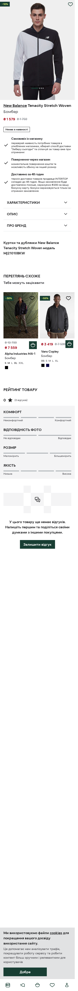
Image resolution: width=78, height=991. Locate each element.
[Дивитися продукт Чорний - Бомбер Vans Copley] (57, 315)
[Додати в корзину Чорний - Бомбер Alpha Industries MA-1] (33, 345)
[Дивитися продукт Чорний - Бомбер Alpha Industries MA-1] (20, 315)
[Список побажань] (52, 985)
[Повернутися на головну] (7, 985)
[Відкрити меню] (22, 985)
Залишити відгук (37, 544)
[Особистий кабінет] (67, 985)
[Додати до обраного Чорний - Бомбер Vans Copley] (68, 298)
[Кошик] (37, 985)
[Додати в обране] (70, 4)
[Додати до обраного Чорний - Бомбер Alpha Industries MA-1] (32, 298)
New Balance (15, 106)
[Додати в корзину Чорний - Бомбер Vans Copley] (69, 344)
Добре (25, 972)
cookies (56, 933)
